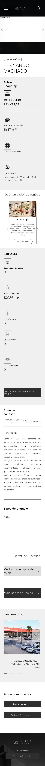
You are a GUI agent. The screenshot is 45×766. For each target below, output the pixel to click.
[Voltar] (7, 229)
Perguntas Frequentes (22, 756)
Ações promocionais (32, 421)
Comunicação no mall (13, 421)
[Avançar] (38, 229)
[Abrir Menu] (6, 8)
